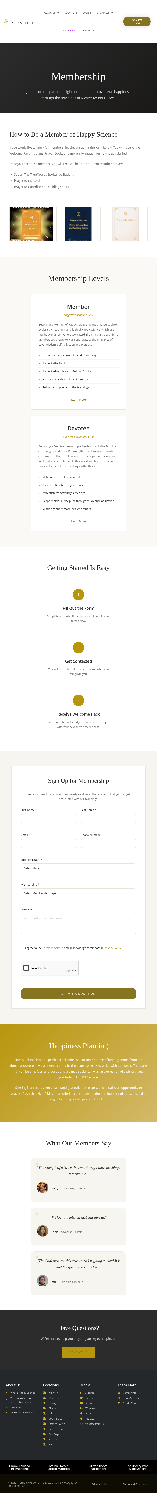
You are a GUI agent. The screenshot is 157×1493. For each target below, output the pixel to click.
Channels (103, 12)
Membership (68, 30)
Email (25, 835)
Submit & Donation (78, 994)
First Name (29, 810)
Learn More (78, 399)
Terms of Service (52, 948)
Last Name (88, 810)
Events (87, 12)
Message (26, 909)
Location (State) (31, 860)
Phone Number (90, 835)
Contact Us (89, 30)
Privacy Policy (112, 948)
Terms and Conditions (135, 1484)
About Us (50, 12)
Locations (71, 12)
